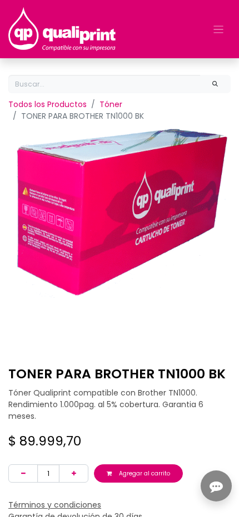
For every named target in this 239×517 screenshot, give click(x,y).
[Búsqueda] (215, 84)
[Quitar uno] (23, 473)
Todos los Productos (47, 104)
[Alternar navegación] (218, 29)
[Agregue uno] (73, 473)
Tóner (110, 104)
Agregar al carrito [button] (143, 473)
